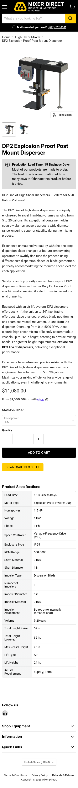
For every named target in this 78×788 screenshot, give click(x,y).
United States (37, 762)
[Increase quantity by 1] (39, 439)
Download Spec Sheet (23, 467)
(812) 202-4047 (57, 27)
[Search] (70, 18)
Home (6, 37)
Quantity (7, 430)
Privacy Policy (39, 775)
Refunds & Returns (63, 775)
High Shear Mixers (28, 37)
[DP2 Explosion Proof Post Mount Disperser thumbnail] (9, 129)
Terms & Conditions (15, 775)
